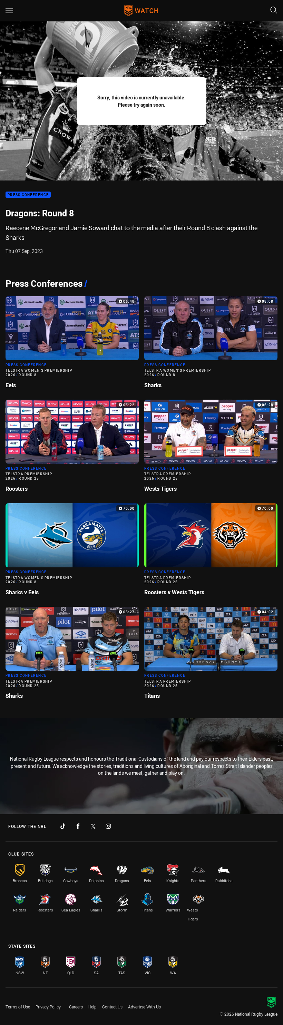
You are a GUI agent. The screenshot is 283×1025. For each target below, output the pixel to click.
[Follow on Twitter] (93, 826)
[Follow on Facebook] (78, 826)
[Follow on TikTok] (63, 826)
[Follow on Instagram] (108, 826)
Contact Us (112, 1006)
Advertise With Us (144, 1006)
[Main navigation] (9, 10)
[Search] (273, 10)
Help (92, 1006)
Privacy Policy (48, 1006)
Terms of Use (18, 1006)
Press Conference (28, 195)
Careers (76, 1006)
